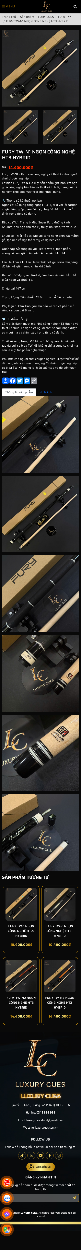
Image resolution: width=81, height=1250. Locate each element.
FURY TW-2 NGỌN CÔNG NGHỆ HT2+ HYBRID (59, 931)
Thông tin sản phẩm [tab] (19, 392)
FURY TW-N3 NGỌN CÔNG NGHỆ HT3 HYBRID (59, 1002)
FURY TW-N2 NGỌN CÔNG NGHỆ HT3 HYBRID (21, 1002)
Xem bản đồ (43, 1167)
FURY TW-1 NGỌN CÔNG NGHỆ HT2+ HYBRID (21, 931)
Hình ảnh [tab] (46, 392)
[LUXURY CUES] (46, 6)
